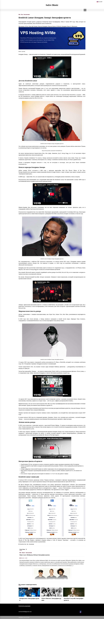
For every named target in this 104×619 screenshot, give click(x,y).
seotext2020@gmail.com (25, 611)
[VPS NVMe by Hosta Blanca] (52, 38)
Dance (23, 552)
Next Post (22, 549)
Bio (19, 14)
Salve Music (52, 5)
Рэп (22, 14)
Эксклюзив (26, 14)
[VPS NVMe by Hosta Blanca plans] (52, 517)
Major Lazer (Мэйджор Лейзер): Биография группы (35, 555)
